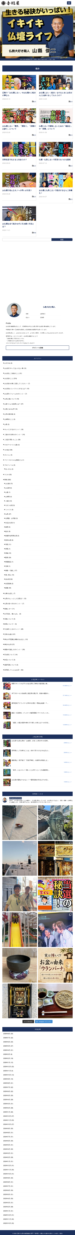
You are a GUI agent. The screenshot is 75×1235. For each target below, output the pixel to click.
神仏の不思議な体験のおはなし (14, 639)
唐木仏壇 (8, 540)
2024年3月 (6, 1153)
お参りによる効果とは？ (12, 404)
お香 (5, 424)
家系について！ (9, 624)
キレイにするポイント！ (12, 429)
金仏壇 (7, 579)
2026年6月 (6, 1042)
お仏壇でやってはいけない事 (13, 368)
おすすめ (7, 363)
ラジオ (6, 474)
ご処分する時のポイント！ (13, 434)
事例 (34, 233)
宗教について (8, 619)
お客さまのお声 (9, 409)
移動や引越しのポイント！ (13, 649)
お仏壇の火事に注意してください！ (16, 383)
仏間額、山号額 (10, 518)
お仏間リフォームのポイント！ (14, 394)
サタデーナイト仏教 (10, 445)
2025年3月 (6, 1104)
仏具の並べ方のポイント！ (13, 603)
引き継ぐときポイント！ (12, 629)
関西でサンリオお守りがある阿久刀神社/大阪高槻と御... (30, 683)
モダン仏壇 (9, 505)
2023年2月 (6, 1207)
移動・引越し (9, 570)
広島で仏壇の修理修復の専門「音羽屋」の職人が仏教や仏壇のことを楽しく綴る (40, 1233)
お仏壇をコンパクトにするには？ (15, 388)
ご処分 (7, 501)
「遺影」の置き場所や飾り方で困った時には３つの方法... (30, 723)
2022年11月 (7, 1219)
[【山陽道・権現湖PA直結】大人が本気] (19, 929)
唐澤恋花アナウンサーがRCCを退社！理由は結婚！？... (30, 703)
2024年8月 (6, 1132)
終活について (8, 660)
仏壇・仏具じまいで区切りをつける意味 (55, 159)
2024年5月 (6, 1145)
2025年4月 (6, 1099)
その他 (6, 450)
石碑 (6, 566)
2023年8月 (6, 1182)
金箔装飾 (8, 583)
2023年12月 (7, 1165)
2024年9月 (6, 1128)
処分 (34, 101)
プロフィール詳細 (37, 348)
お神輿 (7, 497)
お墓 (6, 492)
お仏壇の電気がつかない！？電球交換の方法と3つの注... (30, 780)
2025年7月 (6, 1087)
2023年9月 (6, 1178)
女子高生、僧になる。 (11, 614)
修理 (6, 527)
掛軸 (6, 553)
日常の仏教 (8, 634)
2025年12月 (7, 1066)
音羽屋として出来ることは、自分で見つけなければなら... (30, 750)
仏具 (6, 514)
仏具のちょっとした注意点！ (13, 598)
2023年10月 (7, 1174)
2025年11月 (7, 1071)
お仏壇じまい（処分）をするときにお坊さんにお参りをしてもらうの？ (55, 94)
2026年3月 (6, 1054)
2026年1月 (6, 1062)
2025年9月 (6, 1079)
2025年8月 (6, 1083)
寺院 (6, 544)
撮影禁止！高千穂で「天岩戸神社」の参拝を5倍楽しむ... (30, 760)
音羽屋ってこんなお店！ (12, 670)
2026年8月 (6, 1034)
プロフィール (8, 465)
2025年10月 (7, 1075)
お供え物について (10, 399)
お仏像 (7, 483)
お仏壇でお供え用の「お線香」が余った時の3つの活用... (30, 741)
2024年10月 (7, 1124)
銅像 (6, 588)
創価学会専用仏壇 (11, 536)
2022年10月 (7, 1223)
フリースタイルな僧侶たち (13, 460)
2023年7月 (6, 1186)
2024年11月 (7, 1120)
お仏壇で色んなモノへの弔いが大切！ (17, 190)
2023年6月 (6, 1190)
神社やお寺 (8, 644)
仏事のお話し (8, 593)
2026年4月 (6, 1050)
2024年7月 (6, 1137)
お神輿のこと (8, 419)
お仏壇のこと (8, 378)
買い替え (8, 575)
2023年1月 (6, 1211)
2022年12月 (7, 1215)
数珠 (6, 557)
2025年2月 (6, 1108)
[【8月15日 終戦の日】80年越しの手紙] (55, 929)
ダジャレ (7, 455)
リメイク (8, 509)
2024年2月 (6, 1157)
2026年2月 (6, 1058)
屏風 (6, 549)
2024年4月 (6, 1149)
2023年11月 (7, 1170)
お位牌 (7, 488)
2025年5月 (6, 1095)
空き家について (9, 654)
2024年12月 (7, 1116)
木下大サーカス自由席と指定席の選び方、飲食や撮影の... (30, 693)
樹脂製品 (8, 562)
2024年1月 (6, 1161)
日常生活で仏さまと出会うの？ (14, 159)
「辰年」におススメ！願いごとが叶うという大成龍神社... (30, 770)
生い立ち (8, 469)
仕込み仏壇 (9, 523)
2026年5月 (6, 1046)
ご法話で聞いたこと (10, 439)
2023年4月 (6, 1198)
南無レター (8, 609)
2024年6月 (6, 1141)
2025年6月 (6, 1091)
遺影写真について (10, 665)
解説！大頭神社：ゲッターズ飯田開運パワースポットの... (30, 713)
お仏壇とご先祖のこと (11, 373)
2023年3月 (6, 1202)
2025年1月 (6, 1112)
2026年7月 (6, 1038)
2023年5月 (6, 1194)
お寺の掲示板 (8, 414)
